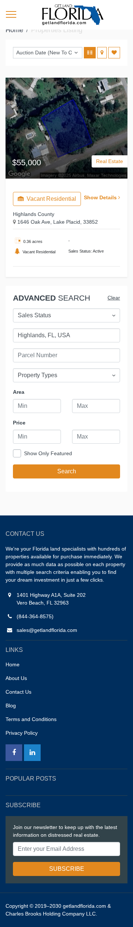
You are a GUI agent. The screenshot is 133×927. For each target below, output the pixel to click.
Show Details (101, 197)
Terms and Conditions (31, 719)
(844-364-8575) (35, 616)
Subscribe (66, 869)
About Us (16, 678)
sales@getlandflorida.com (47, 630)
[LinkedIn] (32, 752)
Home (14, 30)
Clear (114, 298)
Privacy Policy (22, 733)
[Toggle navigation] (11, 15)
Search (66, 471)
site (72, 15)
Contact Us (18, 692)
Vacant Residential (50, 199)
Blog (11, 705)
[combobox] (66, 315)
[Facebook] (14, 752)
